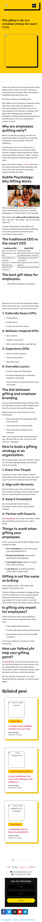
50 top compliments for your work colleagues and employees (20, 779)
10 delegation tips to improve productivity (18, 830)
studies (27, 164)
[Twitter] (9, 911)
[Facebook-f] (3, 911)
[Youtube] (20, 911)
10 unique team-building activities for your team (20, 727)
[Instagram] (14, 911)
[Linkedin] (25, 911)
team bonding (15, 771)
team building (15, 721)
